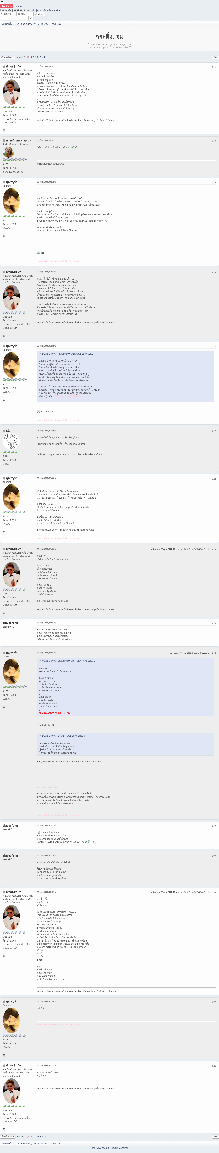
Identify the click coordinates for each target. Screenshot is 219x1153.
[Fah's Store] (4, 236)
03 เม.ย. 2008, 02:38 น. (46, 271)
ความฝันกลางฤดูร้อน (18, 140)
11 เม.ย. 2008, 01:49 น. (46, 652)
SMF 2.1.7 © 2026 (100, 1147)
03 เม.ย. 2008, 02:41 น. (46, 345)
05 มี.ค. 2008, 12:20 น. (46, 140)
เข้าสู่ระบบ (37, 10)
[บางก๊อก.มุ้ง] (4, 130)
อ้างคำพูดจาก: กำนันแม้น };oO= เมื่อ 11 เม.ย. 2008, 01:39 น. (68, 660)
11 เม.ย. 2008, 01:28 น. (46, 478)
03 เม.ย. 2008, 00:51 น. (46, 181)
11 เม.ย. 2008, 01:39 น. (46, 549)
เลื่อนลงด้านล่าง (7, 57)
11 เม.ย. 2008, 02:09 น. (46, 855)
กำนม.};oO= (13, 66)
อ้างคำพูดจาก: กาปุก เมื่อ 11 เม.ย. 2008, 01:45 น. (64, 735)
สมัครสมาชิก (53, 10)
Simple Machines (119, 1147)
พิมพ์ (215, 57)
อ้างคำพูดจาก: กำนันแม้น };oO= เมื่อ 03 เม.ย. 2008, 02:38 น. (68, 353)
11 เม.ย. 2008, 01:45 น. (46, 622)
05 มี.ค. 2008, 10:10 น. (46, 66)
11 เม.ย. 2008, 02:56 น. (46, 1065)
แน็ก (8, 431)
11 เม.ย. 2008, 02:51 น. (46, 1001)
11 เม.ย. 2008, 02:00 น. (46, 825)
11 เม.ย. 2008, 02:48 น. (46, 892)
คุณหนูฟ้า (12, 182)
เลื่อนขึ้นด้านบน (7, 1136)
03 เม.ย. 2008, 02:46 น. (46, 430)
